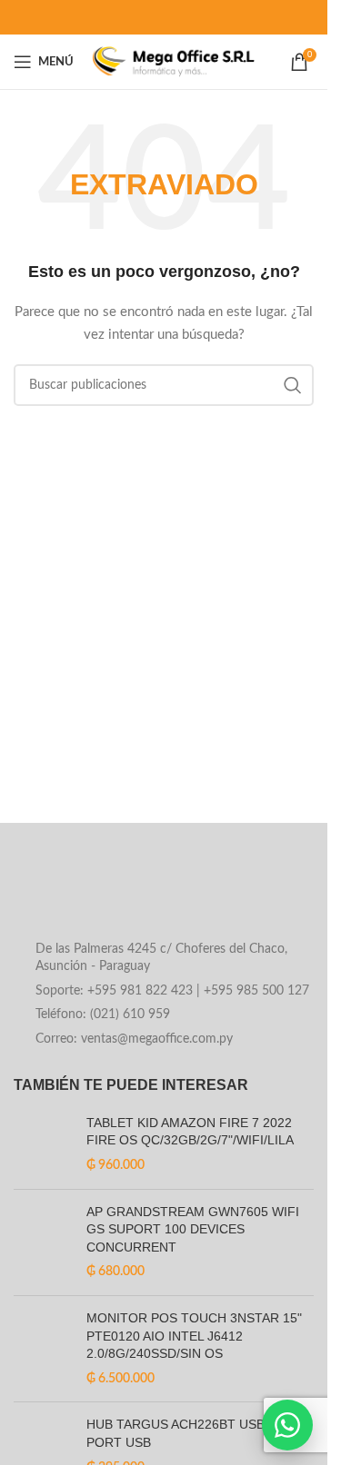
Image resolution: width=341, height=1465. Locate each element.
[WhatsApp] (287, 1425)
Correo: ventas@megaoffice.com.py (134, 1039)
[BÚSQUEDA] (293, 385)
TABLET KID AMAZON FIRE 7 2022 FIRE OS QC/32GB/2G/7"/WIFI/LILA (190, 1131)
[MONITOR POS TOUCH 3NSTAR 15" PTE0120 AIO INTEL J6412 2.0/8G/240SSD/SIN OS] (43, 1349)
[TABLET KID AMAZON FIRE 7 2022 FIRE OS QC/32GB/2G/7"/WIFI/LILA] (43, 1144)
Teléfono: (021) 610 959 (102, 1014)
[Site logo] (173, 61)
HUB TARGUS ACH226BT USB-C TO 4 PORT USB (198, 1433)
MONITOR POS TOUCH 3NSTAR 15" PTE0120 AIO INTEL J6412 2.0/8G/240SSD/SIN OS (194, 1336)
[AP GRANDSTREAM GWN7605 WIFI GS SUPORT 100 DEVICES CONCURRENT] (43, 1242)
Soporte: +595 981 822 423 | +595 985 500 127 (172, 991)
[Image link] (160, 894)
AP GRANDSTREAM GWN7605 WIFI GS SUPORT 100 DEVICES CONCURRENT (192, 1229)
